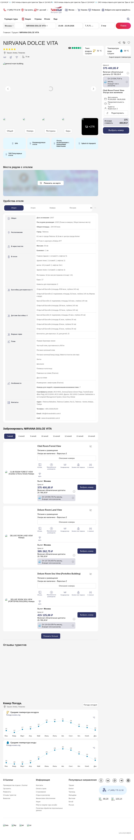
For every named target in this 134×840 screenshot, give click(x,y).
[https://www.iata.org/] (5, 827)
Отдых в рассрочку (43, 797)
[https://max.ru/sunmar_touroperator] (115, 782)
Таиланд (72, 793)
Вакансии (6, 800)
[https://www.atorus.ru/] (21, 827)
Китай (71, 803)
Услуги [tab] (33, 208)
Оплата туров (41, 790)
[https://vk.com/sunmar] (108, 782)
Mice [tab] (92, 208)
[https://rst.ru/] (29, 827)
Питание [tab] (73, 208)
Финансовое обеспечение (45, 800)
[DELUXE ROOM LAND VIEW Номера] (20, 537)
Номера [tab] (52, 208)
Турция (15, 32)
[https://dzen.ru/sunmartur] (128, 782)
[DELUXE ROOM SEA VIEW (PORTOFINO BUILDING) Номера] (20, 601)
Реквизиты (7, 793)
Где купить (29, 10)
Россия (71, 806)
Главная (6, 32)
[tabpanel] (50, 318)
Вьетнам (72, 800)
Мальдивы (72, 797)
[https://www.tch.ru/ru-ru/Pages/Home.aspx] (14, 827)
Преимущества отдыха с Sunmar (15, 787)
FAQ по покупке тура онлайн (46, 806)
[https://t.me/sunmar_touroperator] (121, 782)
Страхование (41, 793)
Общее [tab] (13, 208)
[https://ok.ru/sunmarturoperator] (101, 782)
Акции (38, 803)
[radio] (4, 49)
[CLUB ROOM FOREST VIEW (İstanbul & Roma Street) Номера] (20, 473)
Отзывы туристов (9, 797)
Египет (71, 790)
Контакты (39, 787)
